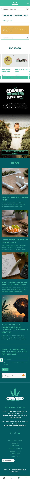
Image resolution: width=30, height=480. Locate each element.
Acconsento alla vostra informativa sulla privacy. (15, 363)
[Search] (27, 9)
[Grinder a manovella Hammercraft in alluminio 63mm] (21, 60)
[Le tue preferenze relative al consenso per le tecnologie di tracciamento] (1, 360)
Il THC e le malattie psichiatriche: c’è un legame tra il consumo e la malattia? (15, 328)
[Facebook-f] (15, 433)
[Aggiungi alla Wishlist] (13, 55)
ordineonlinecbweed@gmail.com (15, 425)
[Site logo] (15, 3)
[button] (8, 77)
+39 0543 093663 (16, 417)
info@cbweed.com (10, 415)
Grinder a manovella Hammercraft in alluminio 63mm (20, 72)
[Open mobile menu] (2, 3)
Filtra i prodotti (7, 20)
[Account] (28, 3)
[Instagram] (11, 433)
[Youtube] (19, 433)
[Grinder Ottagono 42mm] (8, 60)
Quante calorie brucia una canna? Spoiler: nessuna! (14, 283)
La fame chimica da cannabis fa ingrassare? (15, 240)
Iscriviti (5, 369)
